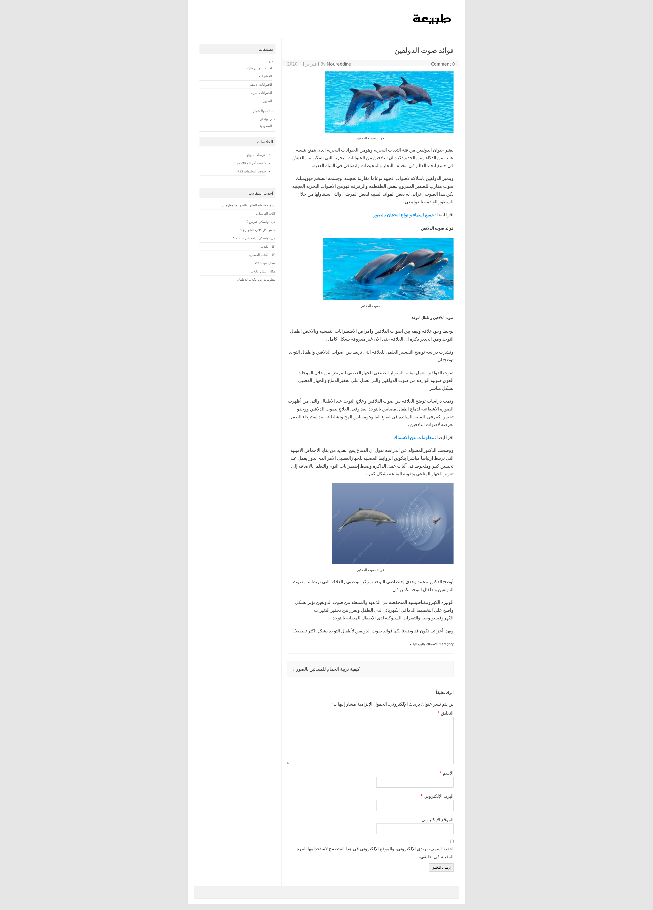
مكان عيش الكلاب (262, 271)
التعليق (445, 712)
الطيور (267, 101)
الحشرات (265, 76)
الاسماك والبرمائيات (424, 644)
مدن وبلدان (267, 119)
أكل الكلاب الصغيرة (262, 254)
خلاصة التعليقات (251, 171)
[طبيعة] (432, 22)
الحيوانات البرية (261, 92)
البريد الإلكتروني (437, 796)
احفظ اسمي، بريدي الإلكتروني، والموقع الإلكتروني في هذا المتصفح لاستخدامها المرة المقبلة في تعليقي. (375, 852)
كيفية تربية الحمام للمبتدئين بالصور (325, 668)
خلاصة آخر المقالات (249, 163)
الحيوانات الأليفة (261, 84)
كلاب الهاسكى (265, 213)
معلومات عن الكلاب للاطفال (256, 279)
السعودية (265, 126)
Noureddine (338, 63)
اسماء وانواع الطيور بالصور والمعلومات (248, 205)
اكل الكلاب (268, 246)
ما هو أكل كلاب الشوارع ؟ (257, 230)
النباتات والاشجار (264, 111)
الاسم (446, 772)
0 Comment (443, 63)
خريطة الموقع (256, 154)
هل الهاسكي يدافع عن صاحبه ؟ (254, 238)
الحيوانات (268, 61)
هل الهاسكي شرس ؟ (260, 221)
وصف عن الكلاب (264, 263)
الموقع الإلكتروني (437, 819)
